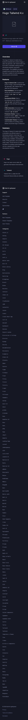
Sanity (4, 581)
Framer (4, 388)
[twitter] (14, 209)
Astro (4, 251)
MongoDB (4, 484)
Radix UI (4, 553)
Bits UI (4, 263)
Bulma (4, 285)
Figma (4, 369)
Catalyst (4, 291)
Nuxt (3, 509)
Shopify (4, 590)
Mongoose (4, 693)
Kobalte (4, 438)
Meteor (4, 475)
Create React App (7, 316)
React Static (6, 569)
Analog (4, 235)
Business (4, 288)
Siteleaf (4, 593)
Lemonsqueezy (6, 447)
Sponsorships (5, 205)
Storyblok (5, 603)
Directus (4, 338)
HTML (3, 428)
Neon (3, 684)
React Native (6, 565)
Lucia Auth (5, 453)
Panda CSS (5, 525)
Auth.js (4, 257)
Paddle (4, 512)
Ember (4, 363)
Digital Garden (6, 332)
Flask (4, 375)
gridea (4, 410)
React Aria (5, 562)
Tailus (4, 625)
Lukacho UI (5, 456)
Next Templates (6, 217)
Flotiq (4, 379)
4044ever (8, 9)
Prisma (4, 544)
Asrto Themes (6, 223)
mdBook (4, 469)
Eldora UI (5, 357)
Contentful (5, 307)
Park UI (4, 528)
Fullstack (5, 394)
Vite (3, 649)
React (4, 559)
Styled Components (7, 612)
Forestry (4, 385)
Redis (4, 671)
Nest (3, 488)
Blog (3, 270)
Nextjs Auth (5, 494)
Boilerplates (6, 273)
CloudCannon (5, 301)
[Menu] (25, 2)
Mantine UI (5, 460)
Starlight (5, 600)
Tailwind (4, 628)
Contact (4, 202)
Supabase (4, 615)
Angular (4, 238)
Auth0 (4, 254)
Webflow (4, 665)
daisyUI (4, 322)
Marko (4, 463)
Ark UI (4, 248)
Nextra (4, 500)
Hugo (3, 431)
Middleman (5, 478)
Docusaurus (5, 351)
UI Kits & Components (8, 643)
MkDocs (4, 481)
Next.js (4, 497)
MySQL (4, 678)
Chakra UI (5, 294)
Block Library (6, 266)
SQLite (4, 681)
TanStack (4, 631)
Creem (4, 522)
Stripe (4, 609)
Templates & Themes (8, 634)
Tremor (4, 640)
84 (16, 9)
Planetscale (5, 537)
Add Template (6, 196)
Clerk (4, 298)
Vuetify (4, 662)
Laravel (4, 444)
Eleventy (4, 360)
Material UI (5, 466)
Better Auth (5, 260)
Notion (4, 506)
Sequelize (5, 690)
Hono (3, 425)
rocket (4, 575)
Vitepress (5, 653)
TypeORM (4, 687)
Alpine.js (5, 232)
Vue (3, 656)
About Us (4, 199)
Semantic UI (5, 587)
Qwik (3, 550)
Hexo (3, 422)
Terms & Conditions (7, 712)
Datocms (4, 329)
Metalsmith (5, 472)
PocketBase (5, 696)
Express (4, 366)
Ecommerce (5, 354)
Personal (4, 534)
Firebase (4, 372)
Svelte (4, 621)
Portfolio (5, 540)
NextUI (4, 503)
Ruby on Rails (6, 556)
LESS (3, 450)
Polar (4, 516)
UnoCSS (4, 646)
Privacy (4, 709)
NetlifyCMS (5, 491)
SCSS (3, 584)
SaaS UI (4, 578)
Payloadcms (5, 531)
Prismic (4, 547)
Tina (3, 637)
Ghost (4, 407)
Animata (4, 242)
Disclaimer (5, 716)
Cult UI (4, 319)
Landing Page (6, 441)
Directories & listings (9, 335)
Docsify (4, 344)
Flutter (4, 382)
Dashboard (5, 326)
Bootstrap (5, 276)
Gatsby (4, 400)
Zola (3, 668)
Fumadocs (4, 397)
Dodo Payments (6, 519)
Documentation (6, 347)
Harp (3, 416)
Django (4, 341)
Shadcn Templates (7, 220)
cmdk (3, 304)
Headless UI (5, 419)
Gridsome (4, 413)
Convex (4, 310)
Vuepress (4, 659)
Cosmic (4, 313)
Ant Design (5, 245)
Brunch (4, 282)
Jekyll (4, 435)
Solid (4, 597)
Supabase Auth (6, 618)
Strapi (4, 606)
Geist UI (4, 403)
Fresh (4, 391)
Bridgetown (5, 279)
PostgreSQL (5, 674)
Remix (4, 572)
